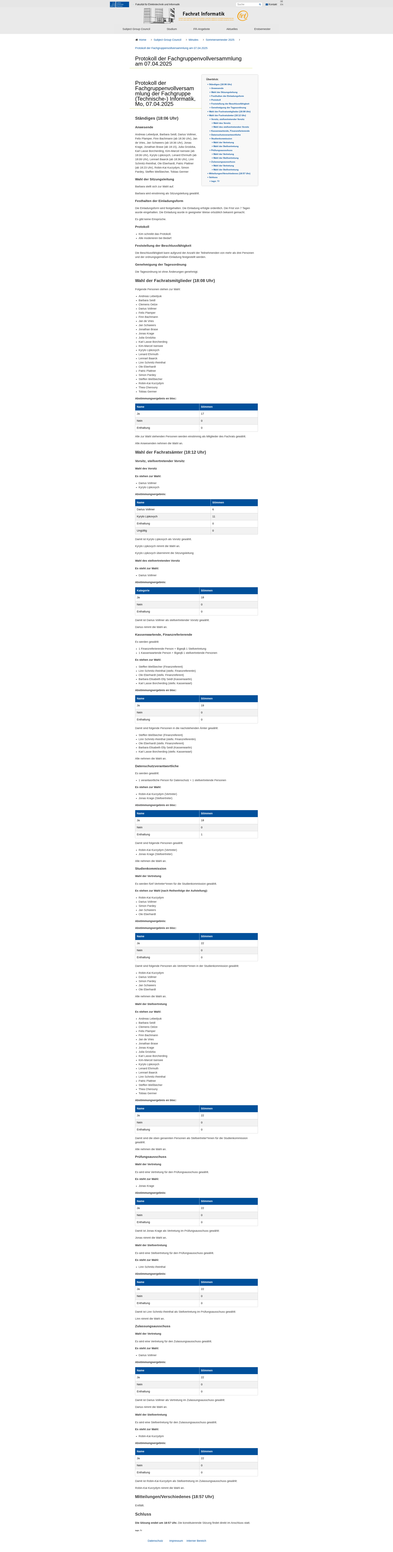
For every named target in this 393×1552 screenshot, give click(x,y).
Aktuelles (232, 29)
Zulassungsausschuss (223, 162)
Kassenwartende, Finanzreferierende (230, 131)
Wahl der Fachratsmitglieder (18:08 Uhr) (230, 111)
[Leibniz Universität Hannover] (119, 4)
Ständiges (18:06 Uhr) (220, 84)
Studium (172, 29)
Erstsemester (262, 29)
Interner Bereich (196, 1540)
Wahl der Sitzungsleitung (224, 92)
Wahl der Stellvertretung (226, 146)
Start (260, 4)
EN (281, 4)
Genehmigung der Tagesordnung (228, 107)
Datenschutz (155, 1540)
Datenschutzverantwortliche (226, 134)
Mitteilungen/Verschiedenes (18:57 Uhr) (229, 173)
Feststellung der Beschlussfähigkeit (230, 103)
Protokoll (216, 100)
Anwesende (217, 88)
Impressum (176, 1540)
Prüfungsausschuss (221, 150)
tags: (215, 181)
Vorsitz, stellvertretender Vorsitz (227, 119)
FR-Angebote (201, 29)
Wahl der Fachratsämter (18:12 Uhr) (227, 115)
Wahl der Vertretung (223, 142)
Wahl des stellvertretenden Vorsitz (231, 127)
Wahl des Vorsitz (222, 123)
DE (281, 1)
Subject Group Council (136, 29)
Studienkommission (221, 138)
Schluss (213, 177)
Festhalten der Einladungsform (227, 96)
